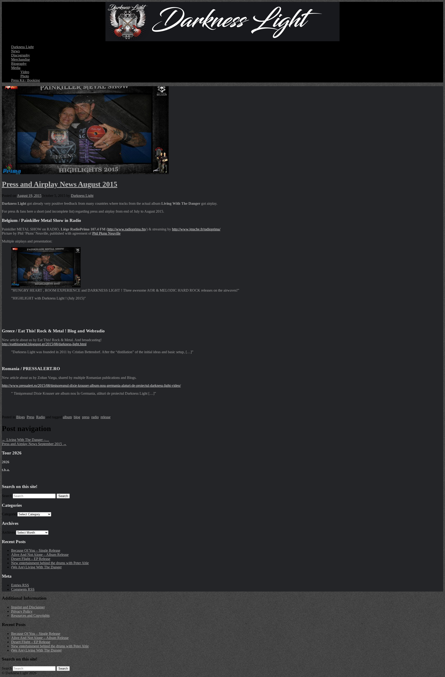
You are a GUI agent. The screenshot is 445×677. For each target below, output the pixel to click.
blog (77, 417)
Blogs (20, 417)
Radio (40, 417)
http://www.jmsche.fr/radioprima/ (196, 229)
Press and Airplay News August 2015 (59, 184)
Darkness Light (22, 47)
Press (30, 417)
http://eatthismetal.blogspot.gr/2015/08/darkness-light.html (44, 344)
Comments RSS (23, 589)
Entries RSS (20, 585)
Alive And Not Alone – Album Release (40, 555)
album (67, 417)
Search (7, 496)
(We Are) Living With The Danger (36, 567)
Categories (9, 514)
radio (95, 417)
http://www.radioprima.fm (127, 229)
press (85, 417)
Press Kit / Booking (25, 80)
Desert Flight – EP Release (30, 559)
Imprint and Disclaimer (28, 607)
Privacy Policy (21, 611)
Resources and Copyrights (30, 615)
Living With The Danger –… (25, 440)
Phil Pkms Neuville (106, 233)
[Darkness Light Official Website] (222, 21)
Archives (8, 532)
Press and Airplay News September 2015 (34, 444)
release (106, 417)
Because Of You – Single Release (35, 550)
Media (15, 68)
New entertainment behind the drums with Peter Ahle (50, 563)
